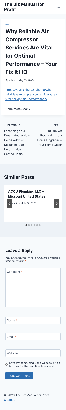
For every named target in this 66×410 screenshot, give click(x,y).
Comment (15, 271)
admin (12, 80)
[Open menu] (59, 6)
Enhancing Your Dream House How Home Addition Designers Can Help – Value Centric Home (17, 140)
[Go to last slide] (9, 203)
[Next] (56, 203)
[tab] (26, 225)
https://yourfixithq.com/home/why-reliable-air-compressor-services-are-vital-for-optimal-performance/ (31, 94)
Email (12, 336)
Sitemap (9, 399)
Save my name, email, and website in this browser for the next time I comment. (34, 364)
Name (12, 320)
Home (8, 24)
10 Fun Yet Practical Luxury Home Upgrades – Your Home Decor (49, 135)
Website (12, 353)
